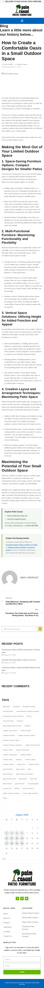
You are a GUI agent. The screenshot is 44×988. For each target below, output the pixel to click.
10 (6, 838)
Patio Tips (33, 779)
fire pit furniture (8, 721)
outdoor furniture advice (26, 735)
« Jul (3, 859)
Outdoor (27, 726)
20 (22, 843)
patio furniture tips (9, 779)
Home (5, 914)
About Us (6, 918)
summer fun (7, 788)
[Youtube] (26, 898)
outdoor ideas (8, 750)
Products (6, 923)
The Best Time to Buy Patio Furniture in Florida (19, 660)
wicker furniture (28, 788)
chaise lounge (21, 288)
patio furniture (8, 774)
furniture (20, 721)
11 (12, 838)
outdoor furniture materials (12, 745)
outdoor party (8, 759)
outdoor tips (21, 764)
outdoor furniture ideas (11, 740)
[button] (22, 21)
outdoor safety (30, 759)
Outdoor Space (22, 64)
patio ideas (23, 779)
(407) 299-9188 (32, 525)
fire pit (29, 716)
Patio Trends (7, 784)
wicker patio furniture (30, 793)
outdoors (19, 759)
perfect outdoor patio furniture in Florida (18, 500)
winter (5, 798)
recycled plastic (33, 784)
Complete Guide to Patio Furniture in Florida (21, 545)
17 (6, 843)
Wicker (17, 788)
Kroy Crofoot (8, 64)
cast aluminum (8, 711)
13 (22, 838)
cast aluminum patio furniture (13, 716)
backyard (16, 706)
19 (17, 843)
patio (29, 769)
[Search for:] (19, 629)
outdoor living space (10, 755)
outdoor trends (34, 764)
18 (12, 843)
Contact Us (7, 936)
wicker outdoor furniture (11, 793)
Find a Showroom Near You (17, 516)
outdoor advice (26, 730)
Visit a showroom (15, 525)
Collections (7, 927)
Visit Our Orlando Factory (16, 519)
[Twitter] (22, 898)
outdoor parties (25, 755)
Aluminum (6, 706)
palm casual (20, 769)
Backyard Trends (29, 706)
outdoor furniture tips (32, 745)
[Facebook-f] (17, 898)
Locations (6, 932)
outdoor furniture (9, 735)
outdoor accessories (10, 730)
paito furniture (8, 769)
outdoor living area (22, 750)
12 (17, 838)
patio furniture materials (24, 774)
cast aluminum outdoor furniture (27, 711)
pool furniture (20, 784)
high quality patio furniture (12, 726)
